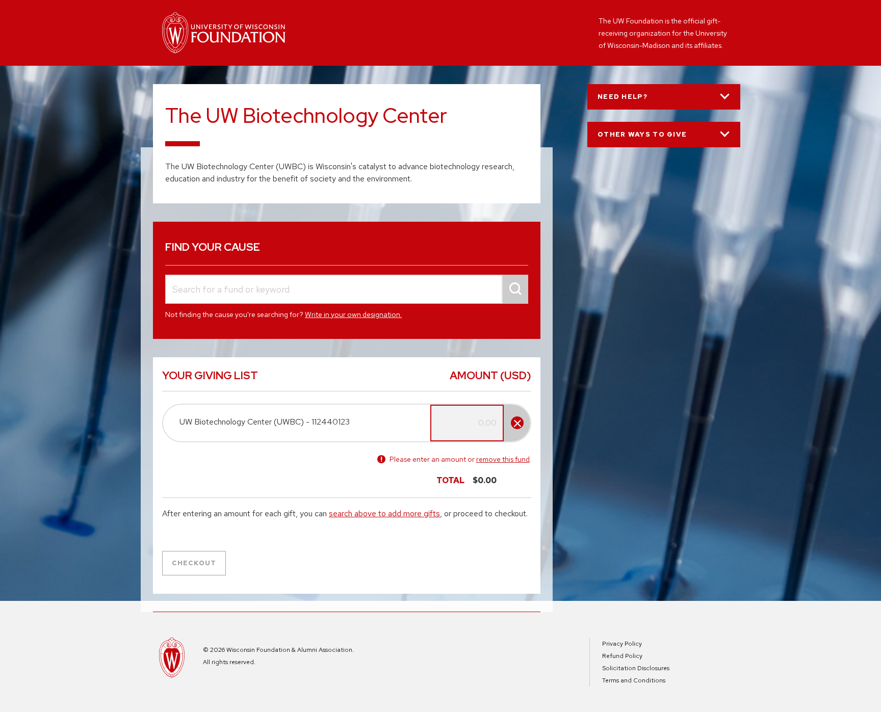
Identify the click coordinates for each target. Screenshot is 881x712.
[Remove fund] (517, 422)
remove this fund (503, 459)
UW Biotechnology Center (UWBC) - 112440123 (264, 421)
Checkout (194, 563)
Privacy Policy (622, 644)
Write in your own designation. (353, 314)
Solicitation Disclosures (635, 668)
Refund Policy (622, 656)
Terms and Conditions (633, 680)
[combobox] (346, 289)
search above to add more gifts (384, 513)
